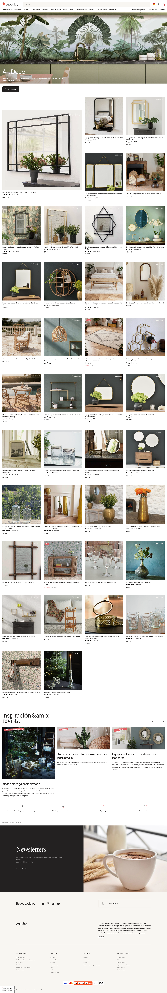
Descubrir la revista (158, 722)
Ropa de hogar (56, 9)
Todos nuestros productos (11, 9)
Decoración (36, 9)
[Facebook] (43, 904)
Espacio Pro (153, 9)
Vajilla (65, 9)
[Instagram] (48, 904)
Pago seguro (121, 967)
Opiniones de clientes (123, 965)
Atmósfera (10, 822)
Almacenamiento (81, 9)
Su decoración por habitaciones (25, 960)
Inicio (4, 822)
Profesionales (20, 970)
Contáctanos (121, 957)
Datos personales (38, 990)
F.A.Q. (119, 960)
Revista (162, 9)
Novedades (87, 960)
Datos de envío (121, 962)
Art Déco (18, 822)
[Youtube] (58, 904)
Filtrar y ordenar (11, 89)
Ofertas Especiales (139, 9)
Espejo (86, 957)
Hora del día (19, 962)
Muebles (26, 9)
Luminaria (45, 9)
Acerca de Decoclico (22, 957)
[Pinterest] (53, 904)
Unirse (65, 869)
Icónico (92, 9)
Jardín (71, 9)
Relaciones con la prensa (23, 967)
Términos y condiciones (23, 990)
